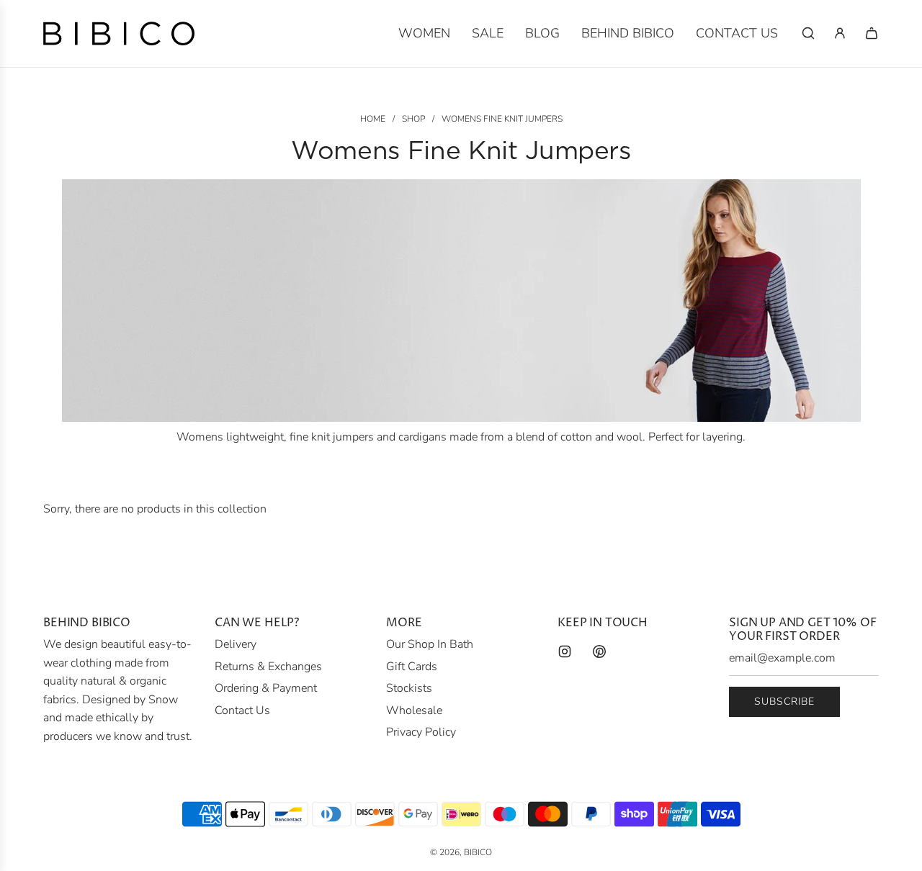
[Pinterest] (599, 651)
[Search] (808, 33)
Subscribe (784, 701)
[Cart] (871, 33)
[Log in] (840, 33)
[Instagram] (565, 651)
